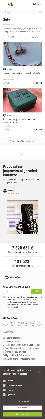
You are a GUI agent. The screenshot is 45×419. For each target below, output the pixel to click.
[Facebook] (5, 323)
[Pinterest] (19, 323)
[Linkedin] (25, 323)
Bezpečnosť (34, 344)
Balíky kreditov (9, 355)
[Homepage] (16, 4)
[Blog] (32, 323)
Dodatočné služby (28, 358)
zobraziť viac (37, 31)
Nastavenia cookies (12, 341)
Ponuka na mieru (10, 358)
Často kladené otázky (14, 348)
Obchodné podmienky (12, 337)
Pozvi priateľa (20, 351)
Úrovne (8, 351)
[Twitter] (12, 323)
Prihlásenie (37, 4)
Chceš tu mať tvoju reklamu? (22, 141)
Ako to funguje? (33, 348)
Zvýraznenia (24, 355)
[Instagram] (39, 323)
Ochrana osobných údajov (14, 344)
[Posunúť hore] (22, 154)
